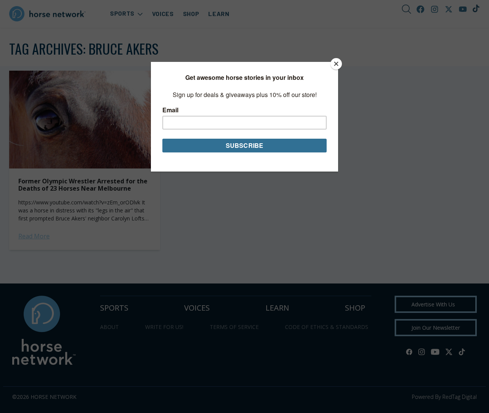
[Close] (336, 64)
